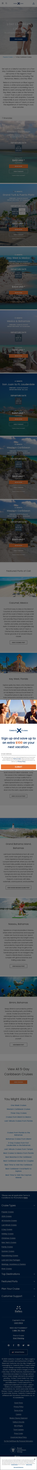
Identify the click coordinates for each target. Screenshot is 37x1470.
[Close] (35, 1459)
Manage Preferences (18, 1467)
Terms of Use (17, 759)
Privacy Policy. (22, 761)
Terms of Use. (29, 1464)
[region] (18, 1463)
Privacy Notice (14, 1464)
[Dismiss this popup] (34, 702)
